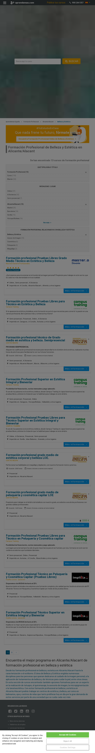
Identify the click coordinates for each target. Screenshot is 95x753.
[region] (47, 741)
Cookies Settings (68, 747)
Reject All (67, 741)
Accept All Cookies (67, 735)
